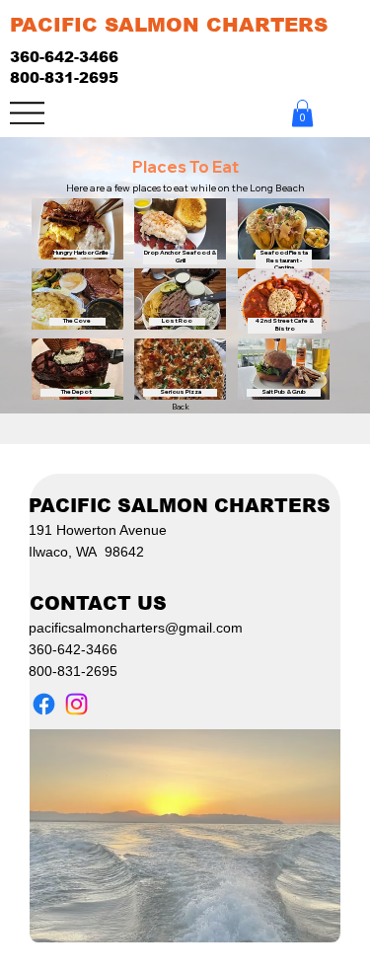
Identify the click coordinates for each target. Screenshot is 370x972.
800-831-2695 (64, 77)
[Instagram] (76, 704)
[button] (302, 113)
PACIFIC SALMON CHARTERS (169, 25)
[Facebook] (44, 704)
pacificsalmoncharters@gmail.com (136, 628)
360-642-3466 (64, 56)
